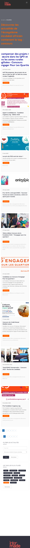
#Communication (7, 244)
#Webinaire (11, 129)
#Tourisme (15, 205)
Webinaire (22, 480)
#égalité (20, 205)
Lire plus (5, 82)
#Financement (6, 85)
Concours (6, 482)
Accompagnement (7, 472)
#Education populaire (12, 247)
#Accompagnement (15, 204)
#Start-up (5, 378)
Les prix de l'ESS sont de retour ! (13, 156)
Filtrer (6, 457)
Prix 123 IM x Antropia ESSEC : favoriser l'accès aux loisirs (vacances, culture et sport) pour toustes (15, 194)
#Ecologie (20, 247)
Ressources (15, 475)
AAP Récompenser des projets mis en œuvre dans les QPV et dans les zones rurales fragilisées (15, 74)
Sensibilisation (14, 480)
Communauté (22, 470)
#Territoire (15, 340)
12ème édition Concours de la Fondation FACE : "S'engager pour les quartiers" (14, 235)
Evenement (17, 472)
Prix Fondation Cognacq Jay (11, 406)
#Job (4, 249)
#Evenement (21, 127)
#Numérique (22, 246)
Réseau (5, 470)
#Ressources (13, 293)
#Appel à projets (14, 85)
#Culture (25, 205)
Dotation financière (8, 477)
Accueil (3, 20)
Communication (18, 477)
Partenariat (13, 482)
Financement (6, 475)
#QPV (24, 247)
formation (22, 475)
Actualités (9, 20)
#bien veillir (16, 246)
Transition (6, 480)
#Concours (21, 85)
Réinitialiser (13, 457)
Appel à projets (13, 470)
